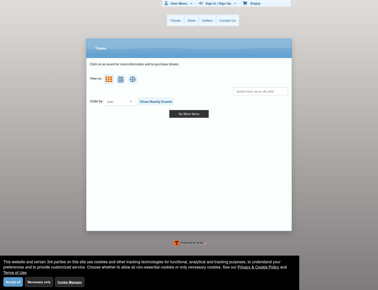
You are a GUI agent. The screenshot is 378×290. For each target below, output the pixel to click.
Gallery (207, 20)
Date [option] (110, 101)
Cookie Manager (70, 282)
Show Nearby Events (156, 101)
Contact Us (228, 20)
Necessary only (39, 282)
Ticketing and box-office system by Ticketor (190, 243)
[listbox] (119, 102)
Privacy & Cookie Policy (258, 267)
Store (191, 20)
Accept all (13, 282)
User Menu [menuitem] (178, 3)
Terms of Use (14, 272)
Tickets (175, 20)
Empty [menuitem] (253, 3)
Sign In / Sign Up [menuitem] (217, 3)
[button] (108, 79)
